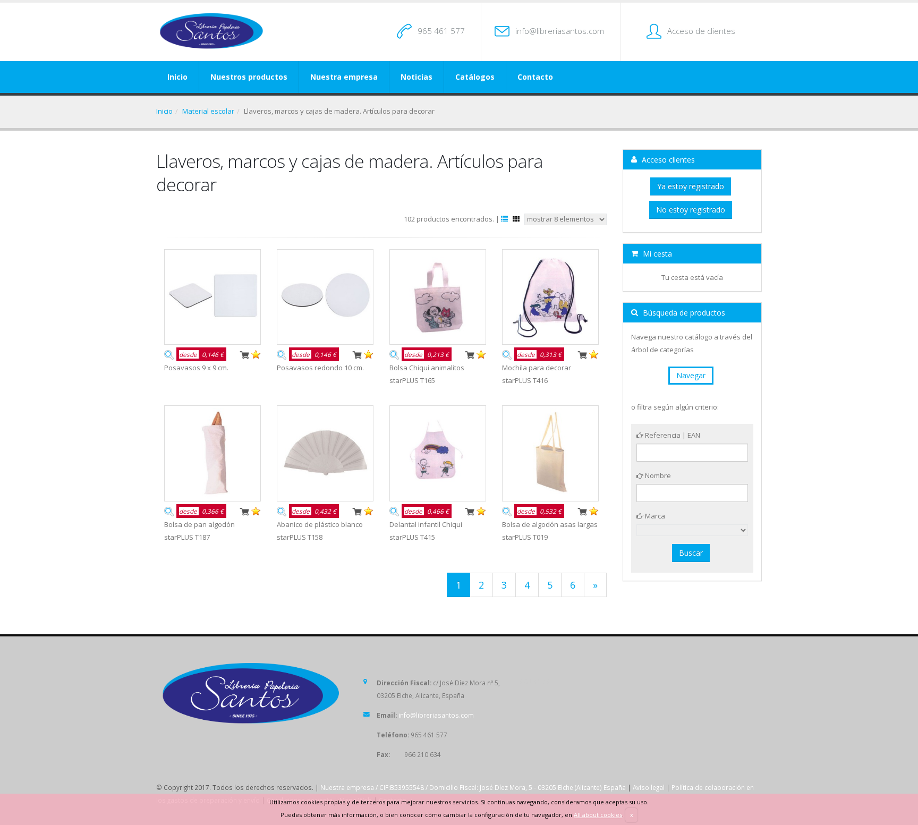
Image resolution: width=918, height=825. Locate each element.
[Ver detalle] (169, 353)
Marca (654, 516)
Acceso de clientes (701, 30)
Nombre (657, 475)
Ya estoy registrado (690, 186)
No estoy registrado (690, 210)
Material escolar (208, 111)
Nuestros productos (248, 77)
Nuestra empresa (344, 77)
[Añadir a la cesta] (244, 353)
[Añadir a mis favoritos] (256, 353)
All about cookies (598, 815)
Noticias (416, 77)
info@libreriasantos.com (559, 30)
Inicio (177, 77)
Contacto (535, 77)
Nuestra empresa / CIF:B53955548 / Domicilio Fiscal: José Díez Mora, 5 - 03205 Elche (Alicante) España (473, 787)
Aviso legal (649, 787)
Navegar (691, 375)
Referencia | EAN (671, 435)
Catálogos (475, 77)
